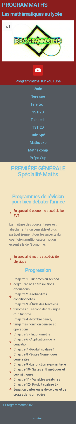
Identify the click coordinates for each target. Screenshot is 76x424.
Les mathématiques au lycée (32, 14)
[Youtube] (38, 70)
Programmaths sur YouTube (38, 81)
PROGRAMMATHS (25, 4)
